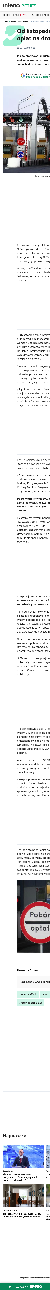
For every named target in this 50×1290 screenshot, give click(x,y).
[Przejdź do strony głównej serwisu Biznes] (29, 5)
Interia (5, 21)
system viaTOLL (27, 994)
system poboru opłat (30, 1002)
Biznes (13, 21)
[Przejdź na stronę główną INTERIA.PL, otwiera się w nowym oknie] (11, 5)
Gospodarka (23, 21)
